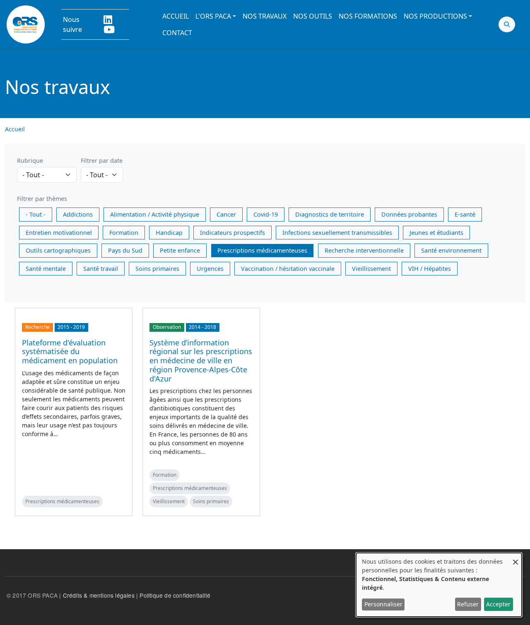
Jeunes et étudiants (436, 232)
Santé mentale (46, 269)
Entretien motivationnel (59, 232)
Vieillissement (371, 269)
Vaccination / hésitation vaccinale (288, 269)
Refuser (468, 604)
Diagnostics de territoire (329, 214)
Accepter (498, 604)
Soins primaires (157, 269)
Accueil (175, 16)
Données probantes (409, 214)
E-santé (465, 214)
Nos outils (312, 16)
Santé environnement (451, 250)
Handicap (169, 232)
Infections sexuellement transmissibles (337, 232)
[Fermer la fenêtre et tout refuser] (515, 558)
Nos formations (368, 16)
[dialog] (439, 585)
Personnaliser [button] (383, 604)
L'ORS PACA (213, 16)
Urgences (210, 269)
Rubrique (30, 160)
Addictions (78, 214)
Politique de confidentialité (175, 595)
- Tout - (36, 214)
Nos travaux (265, 16)
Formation (123, 232)
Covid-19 (265, 214)
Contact (177, 32)
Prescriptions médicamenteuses (262, 250)
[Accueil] (26, 24)
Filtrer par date (102, 160)
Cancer (226, 214)
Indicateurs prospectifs (232, 232)
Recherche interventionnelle (364, 250)
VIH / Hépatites (429, 269)
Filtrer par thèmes (42, 199)
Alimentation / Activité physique (154, 214)
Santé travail (100, 269)
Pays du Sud (125, 250)
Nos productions (435, 16)
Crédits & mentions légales (99, 595)
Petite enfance (180, 250)
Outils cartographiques (58, 250)
